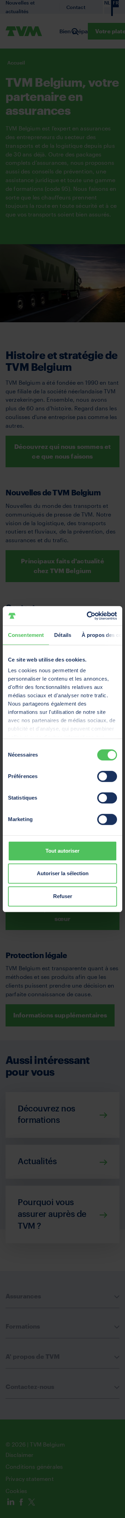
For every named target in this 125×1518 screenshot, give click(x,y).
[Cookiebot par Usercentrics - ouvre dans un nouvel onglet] (88, 615)
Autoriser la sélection (63, 873)
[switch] (107, 776)
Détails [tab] (62, 635)
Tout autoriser (62, 851)
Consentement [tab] (26, 635)
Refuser (62, 896)
